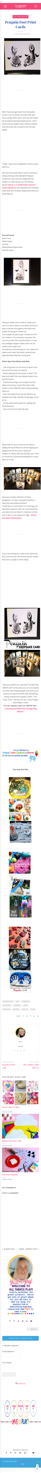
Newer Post (31, 1249)
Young (33, 1009)
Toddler (25, 1009)
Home (21, 1249)
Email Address (8, 1351)
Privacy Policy (20, 1450)
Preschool (6, 1009)
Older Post (9, 1249)
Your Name (6, 1362)
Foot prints (7, 1005)
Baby (17, 1001)
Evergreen (25, 1001)
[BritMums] (20, 1383)
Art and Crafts (20, 16)
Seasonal (16, 1009)
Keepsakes (17, 1005)
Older (26, 1005)
